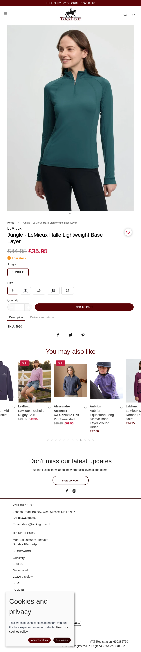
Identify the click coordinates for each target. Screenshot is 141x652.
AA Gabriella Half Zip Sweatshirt (66, 417)
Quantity (12, 300)
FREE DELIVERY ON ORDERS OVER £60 (70, 3)
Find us (18, 564)
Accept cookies (39, 640)
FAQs (16, 582)
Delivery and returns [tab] (42, 317)
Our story (19, 558)
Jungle (11, 264)
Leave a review (23, 576)
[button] (5, 13)
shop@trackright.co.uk (36, 524)
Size (10, 283)
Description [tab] (16, 317)
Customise (62, 640)
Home (10, 222)
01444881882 (27, 518)
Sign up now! (70, 480)
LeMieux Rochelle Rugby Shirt (31, 413)
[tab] (48, 440)
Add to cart (84, 307)
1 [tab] (70, 214)
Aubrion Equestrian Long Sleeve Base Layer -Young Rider (102, 419)
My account (20, 570)
